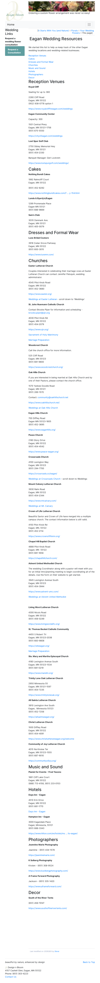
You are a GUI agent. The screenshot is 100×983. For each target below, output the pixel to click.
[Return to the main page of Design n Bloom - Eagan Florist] (15, 11)
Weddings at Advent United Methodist (47, 596)
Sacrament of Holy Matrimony (43, 334)
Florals (74, 30)
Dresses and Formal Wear (41, 62)
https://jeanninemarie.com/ (42, 855)
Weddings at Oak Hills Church (43, 407)
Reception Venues (37, 55)
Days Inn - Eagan (37, 811)
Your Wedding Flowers (83, 31)
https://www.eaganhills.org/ (42, 429)
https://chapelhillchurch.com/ (43, 558)
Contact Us (10, 976)
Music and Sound (37, 68)
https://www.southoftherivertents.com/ (48, 908)
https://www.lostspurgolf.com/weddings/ (49, 163)
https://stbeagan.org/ (39, 646)
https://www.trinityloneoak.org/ (44, 695)
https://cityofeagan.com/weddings (46, 136)
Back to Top (89, 962)
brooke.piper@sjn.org (39, 312)
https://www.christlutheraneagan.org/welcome (51, 738)
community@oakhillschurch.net (53, 397)
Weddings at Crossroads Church (44, 478)
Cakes (32, 58)
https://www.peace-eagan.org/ (44, 451)
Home (10, 24)
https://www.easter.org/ (40, 294)
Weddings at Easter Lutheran (43, 299)
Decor (32, 77)
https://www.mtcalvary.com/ (42, 500)
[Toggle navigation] (89, 24)
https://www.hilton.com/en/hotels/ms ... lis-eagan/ (53, 833)
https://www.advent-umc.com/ (44, 591)
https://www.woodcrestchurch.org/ (46, 367)
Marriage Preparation (39, 340)
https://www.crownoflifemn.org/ (44, 536)
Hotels (32, 71)
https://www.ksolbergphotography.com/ (48, 870)
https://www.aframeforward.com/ (45, 886)
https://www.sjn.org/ (39, 329)
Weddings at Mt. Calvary (41, 506)
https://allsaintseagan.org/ (41, 717)
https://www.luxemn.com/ (41, 254)
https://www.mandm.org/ (41, 673)
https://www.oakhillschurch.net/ (44, 402)
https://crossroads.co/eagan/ (43, 473)
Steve (57, 951)
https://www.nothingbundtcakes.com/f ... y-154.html (54, 193)
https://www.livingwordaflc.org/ (44, 624)
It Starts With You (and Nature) (53, 30)
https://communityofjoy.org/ (42, 760)
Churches (33, 65)
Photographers (36, 74)
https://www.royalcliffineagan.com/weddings (51, 108)
